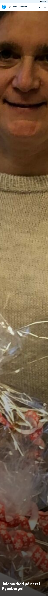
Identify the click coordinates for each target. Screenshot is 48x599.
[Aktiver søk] (39, 7)
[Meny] (45, 7)
